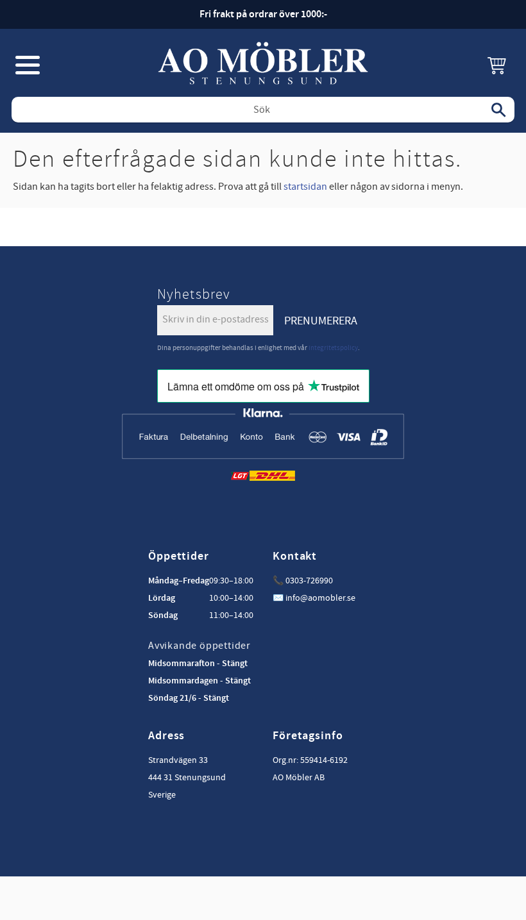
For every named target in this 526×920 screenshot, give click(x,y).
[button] (28, 65)
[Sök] (498, 109)
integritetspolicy (333, 348)
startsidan (305, 186)
